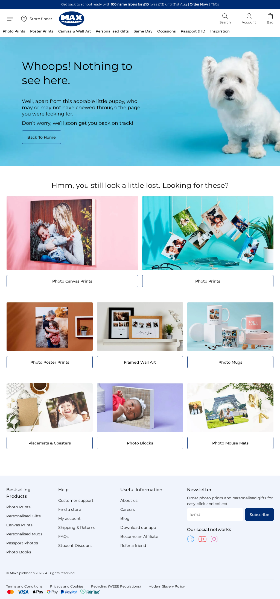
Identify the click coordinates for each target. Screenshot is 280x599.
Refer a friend (133, 545)
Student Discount (75, 545)
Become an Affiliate (139, 536)
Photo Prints (18, 507)
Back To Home (41, 137)
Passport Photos (22, 543)
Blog (125, 518)
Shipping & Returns (76, 527)
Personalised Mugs (24, 534)
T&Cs (215, 4)
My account (69, 518)
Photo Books (18, 552)
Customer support (76, 500)
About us (129, 500)
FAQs (63, 536)
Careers (127, 509)
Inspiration (220, 31)
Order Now (199, 4)
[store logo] (71, 18)
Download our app (138, 527)
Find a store (69, 509)
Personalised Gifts (23, 516)
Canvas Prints (19, 525)
